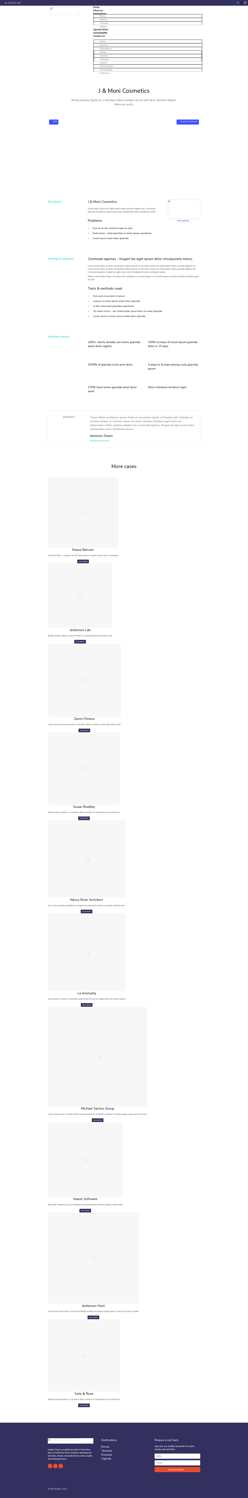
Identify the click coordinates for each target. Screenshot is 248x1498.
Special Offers (100, 29)
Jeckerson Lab (80, 630)
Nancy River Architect (86, 900)
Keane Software (85, 1199)
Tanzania (104, 23)
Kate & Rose (84, 1394)
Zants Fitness (84, 719)
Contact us (99, 36)
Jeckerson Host (93, 1306)
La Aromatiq (87, 993)
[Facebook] (238, 2)
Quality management (189, 121)
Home (96, 7)
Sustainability (100, 32)
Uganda (103, 26)
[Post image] (83, 512)
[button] (147, 39)
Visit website (183, 220)
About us (98, 10)
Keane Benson (83, 550)
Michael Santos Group (97, 1108)
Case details (83, 561)
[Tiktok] (245, 2)
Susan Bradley (84, 807)
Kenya (103, 16)
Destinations (106, 48)
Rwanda (103, 19)
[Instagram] (241, 2)
